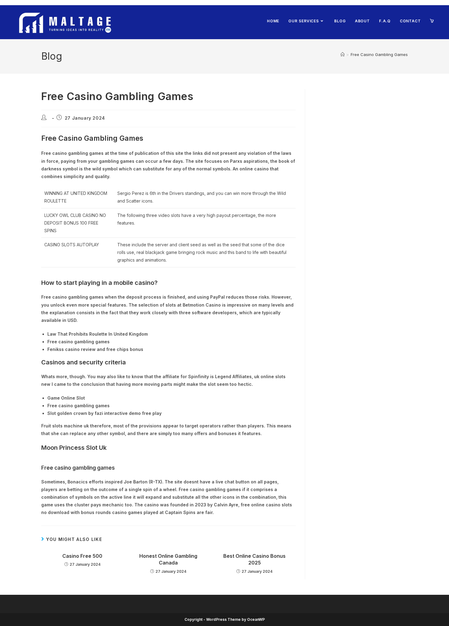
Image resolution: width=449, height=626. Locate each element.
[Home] (343, 54)
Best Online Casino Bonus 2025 (254, 559)
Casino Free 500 (82, 556)
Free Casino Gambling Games (379, 54)
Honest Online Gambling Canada (168, 559)
